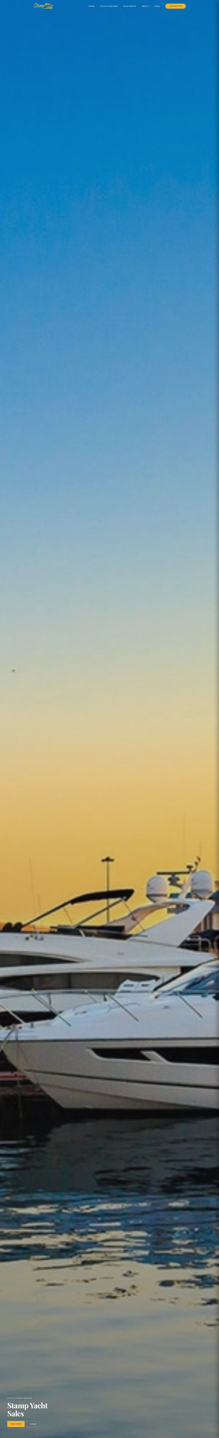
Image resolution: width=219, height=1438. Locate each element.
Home (92, 6)
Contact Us (175, 6)
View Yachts (15, 1424)
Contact (33, 1424)
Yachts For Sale (109, 6)
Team (157, 6)
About (145, 6)
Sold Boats (129, 6)
